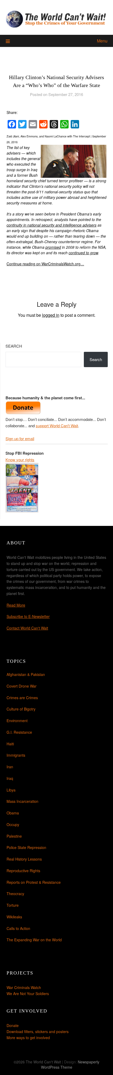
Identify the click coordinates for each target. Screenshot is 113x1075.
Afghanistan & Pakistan (26, 674)
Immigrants (16, 755)
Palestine (14, 836)
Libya (11, 790)
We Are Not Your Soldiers (28, 993)
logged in (50, 315)
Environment (17, 720)
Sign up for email (20, 438)
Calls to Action (18, 928)
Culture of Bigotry (21, 709)
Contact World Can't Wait (27, 628)
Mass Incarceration (22, 801)
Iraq (10, 778)
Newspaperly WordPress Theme (70, 1064)
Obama (13, 812)
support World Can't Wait (57, 425)
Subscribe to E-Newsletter (28, 616)
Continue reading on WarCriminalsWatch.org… (45, 263)
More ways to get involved (28, 1037)
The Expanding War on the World (34, 939)
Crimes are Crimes (22, 697)
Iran (10, 766)
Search (14, 346)
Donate (13, 1025)
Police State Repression (26, 847)
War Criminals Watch (24, 987)
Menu (102, 41)
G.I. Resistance (19, 732)
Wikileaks (14, 916)
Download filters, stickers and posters (38, 1031)
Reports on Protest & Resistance (34, 882)
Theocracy (15, 893)
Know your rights (20, 459)
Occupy (13, 824)
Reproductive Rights (23, 870)
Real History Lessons (24, 859)
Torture (13, 905)
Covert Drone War (22, 686)
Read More (16, 605)
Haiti (10, 743)
